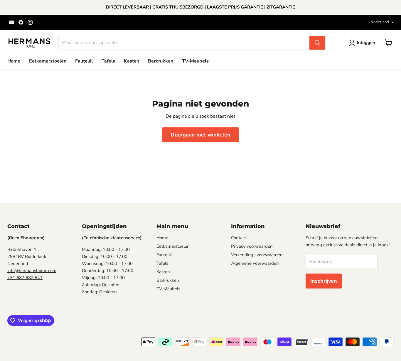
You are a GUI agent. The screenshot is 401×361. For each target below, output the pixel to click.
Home (13, 61)
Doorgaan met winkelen (200, 134)
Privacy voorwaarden (252, 246)
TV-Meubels (195, 61)
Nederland (379, 22)
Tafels (108, 61)
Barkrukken (160, 61)
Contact (238, 238)
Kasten (131, 61)
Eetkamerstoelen (47, 61)
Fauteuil (84, 61)
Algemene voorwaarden (255, 263)
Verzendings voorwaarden (257, 255)
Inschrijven (323, 280)
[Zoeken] (317, 43)
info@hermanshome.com (31, 271)
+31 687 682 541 (25, 278)
